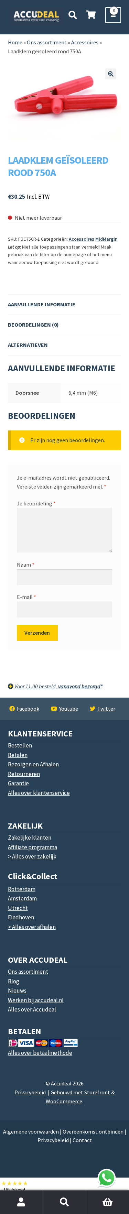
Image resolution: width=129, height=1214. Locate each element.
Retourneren (24, 774)
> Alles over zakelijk (32, 856)
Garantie (18, 783)
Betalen (18, 755)
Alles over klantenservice (39, 793)
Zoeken (64, 1202)
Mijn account (21, 1202)
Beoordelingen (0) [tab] (33, 324)
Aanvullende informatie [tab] (41, 304)
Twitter (106, 708)
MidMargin (106, 239)
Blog (13, 981)
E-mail (26, 596)
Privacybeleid (30, 1092)
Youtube (68, 708)
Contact (82, 1140)
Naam (25, 564)
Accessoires (81, 239)
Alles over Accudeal (32, 1009)
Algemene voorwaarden (31, 1131)
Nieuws (17, 990)
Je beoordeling (36, 503)
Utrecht (18, 908)
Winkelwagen (100, 1194)
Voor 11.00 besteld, (58, 686)
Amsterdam (22, 898)
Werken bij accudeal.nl (36, 1000)
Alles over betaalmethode (40, 1053)
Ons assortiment (47, 42)
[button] (110, 73)
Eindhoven (21, 917)
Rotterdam (21, 889)
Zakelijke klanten (29, 837)
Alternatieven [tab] (28, 344)
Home (15, 42)
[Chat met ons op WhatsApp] (106, 1178)
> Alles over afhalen (32, 927)
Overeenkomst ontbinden (93, 1131)
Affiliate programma (32, 847)
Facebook (28, 708)
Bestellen (20, 745)
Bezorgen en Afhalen (33, 764)
